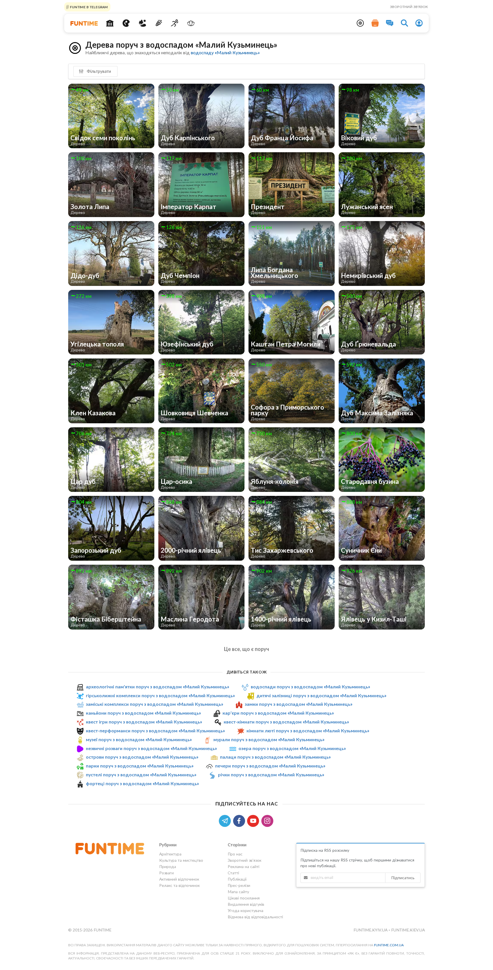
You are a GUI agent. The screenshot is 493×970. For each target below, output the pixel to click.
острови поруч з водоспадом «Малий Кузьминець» (142, 757)
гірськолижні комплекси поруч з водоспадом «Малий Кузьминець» (160, 695)
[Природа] (142, 23)
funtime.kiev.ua (408, 929)
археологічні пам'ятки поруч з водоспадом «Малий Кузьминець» (157, 686)
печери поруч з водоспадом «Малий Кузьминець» (270, 765)
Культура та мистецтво (181, 860)
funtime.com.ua (389, 945)
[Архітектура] (110, 23)
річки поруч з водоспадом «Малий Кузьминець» (271, 774)
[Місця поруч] (360, 23)
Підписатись (403, 877)
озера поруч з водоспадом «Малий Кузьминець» (292, 748)
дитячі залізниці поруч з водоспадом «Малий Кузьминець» (321, 695)
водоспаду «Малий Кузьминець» (225, 52)
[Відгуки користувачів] (389, 23)
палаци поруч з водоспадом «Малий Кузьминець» (275, 757)
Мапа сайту (238, 891)
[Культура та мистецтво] (126, 23)
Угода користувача (245, 910)
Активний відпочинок (179, 879)
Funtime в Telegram (88, 7)
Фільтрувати (98, 71)
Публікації (237, 879)
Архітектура (170, 854)
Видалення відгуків (246, 904)
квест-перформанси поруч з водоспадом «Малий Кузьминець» (155, 730)
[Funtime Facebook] (240, 820)
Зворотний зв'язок (409, 7)
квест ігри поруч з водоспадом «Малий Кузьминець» (144, 721)
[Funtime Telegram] (226, 820)
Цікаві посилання (244, 897)
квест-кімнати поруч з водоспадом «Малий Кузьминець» (286, 721)
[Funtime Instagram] (267, 820)
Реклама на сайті (243, 866)
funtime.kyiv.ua (371, 929)
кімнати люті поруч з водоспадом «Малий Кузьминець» (307, 730)
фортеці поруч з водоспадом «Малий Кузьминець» (142, 783)
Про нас (235, 854)
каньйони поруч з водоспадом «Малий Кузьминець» (143, 713)
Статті (233, 872)
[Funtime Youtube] (254, 820)
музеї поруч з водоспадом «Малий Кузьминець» (139, 739)
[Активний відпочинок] (174, 23)
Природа (167, 866)
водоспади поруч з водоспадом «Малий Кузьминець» (310, 686)
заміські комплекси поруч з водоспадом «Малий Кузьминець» (154, 704)
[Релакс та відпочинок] (191, 23)
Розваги (166, 872)
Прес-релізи (239, 885)
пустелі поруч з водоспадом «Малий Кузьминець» (141, 774)
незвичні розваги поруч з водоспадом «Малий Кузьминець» (151, 748)
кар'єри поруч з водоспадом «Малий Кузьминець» (278, 713)
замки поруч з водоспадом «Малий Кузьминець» (298, 704)
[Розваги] (158, 23)
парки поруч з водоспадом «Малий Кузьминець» (139, 765)
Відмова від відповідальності (255, 916)
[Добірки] (375, 23)
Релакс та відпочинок (179, 885)
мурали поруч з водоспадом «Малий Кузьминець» (268, 739)
